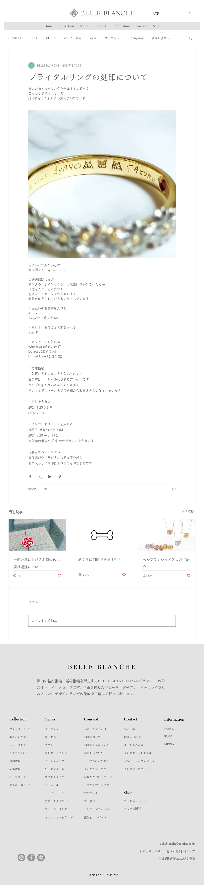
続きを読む (158, 38)
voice (93, 38)
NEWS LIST (16, 38)
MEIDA (51, 38)
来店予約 (129, 729)
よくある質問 (72, 38)
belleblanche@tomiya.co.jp (177, 843)
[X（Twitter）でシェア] (40, 477)
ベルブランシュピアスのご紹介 (166, 563)
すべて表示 (189, 511)
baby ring (137, 38)
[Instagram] (21, 857)
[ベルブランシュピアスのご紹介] (166, 535)
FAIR (35, 38)
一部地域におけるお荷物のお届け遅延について (36, 563)
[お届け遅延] (37, 535)
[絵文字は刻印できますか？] (102, 535)
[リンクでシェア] (59, 477)
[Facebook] (31, 857)
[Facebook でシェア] (30, 477)
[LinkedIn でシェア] (50, 477)
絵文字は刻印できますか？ (99, 560)
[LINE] (41, 857)
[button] (84, 26)
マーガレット (114, 38)
